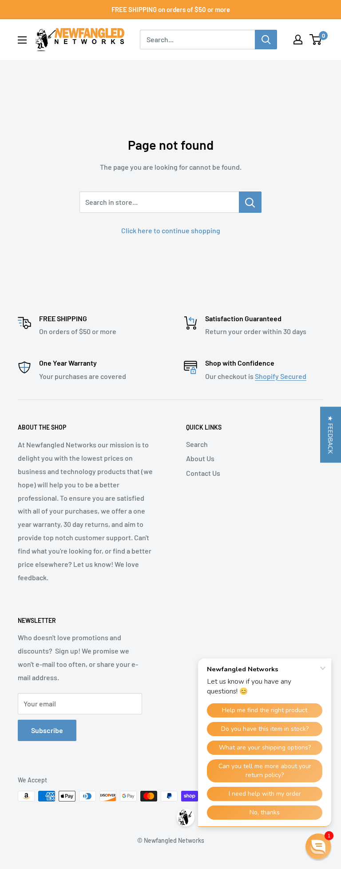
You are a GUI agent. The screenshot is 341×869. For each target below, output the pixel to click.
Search (197, 444)
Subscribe (47, 730)
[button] (330, 434)
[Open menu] (22, 40)
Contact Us (203, 473)
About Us (200, 458)
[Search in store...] (250, 202)
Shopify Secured (280, 376)
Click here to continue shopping (170, 230)
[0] (315, 39)
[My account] (297, 39)
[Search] (266, 39)
